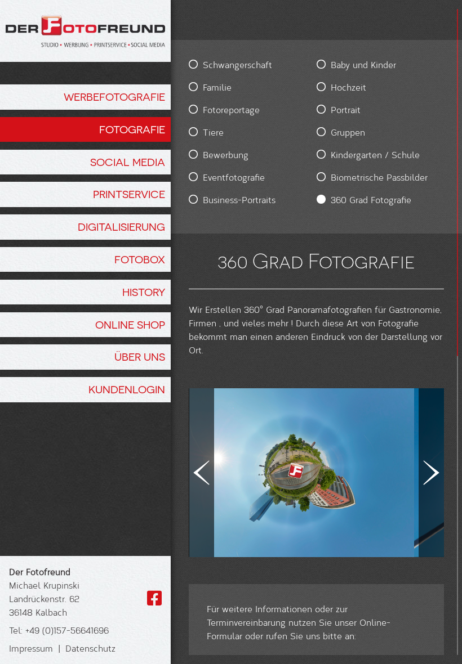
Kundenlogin (126, 389)
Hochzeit (348, 87)
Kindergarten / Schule (375, 154)
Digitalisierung (121, 227)
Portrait (346, 109)
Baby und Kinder (363, 64)
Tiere (213, 132)
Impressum (31, 648)
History (143, 292)
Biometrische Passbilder (379, 177)
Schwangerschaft (237, 64)
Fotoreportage (231, 109)
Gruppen (348, 132)
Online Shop (130, 324)
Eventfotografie (234, 177)
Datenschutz (90, 648)
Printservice (129, 194)
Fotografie (132, 129)
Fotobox (139, 259)
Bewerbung (225, 154)
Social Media (127, 162)
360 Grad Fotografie (371, 199)
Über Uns (139, 357)
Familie (217, 87)
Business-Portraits (239, 199)
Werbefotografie (114, 97)
